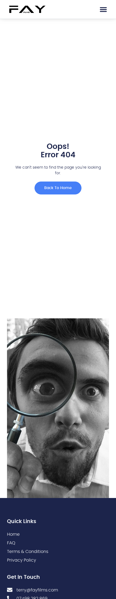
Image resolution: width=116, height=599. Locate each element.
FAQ (11, 543)
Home (13, 534)
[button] (103, 9)
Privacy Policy (21, 560)
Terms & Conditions (27, 551)
